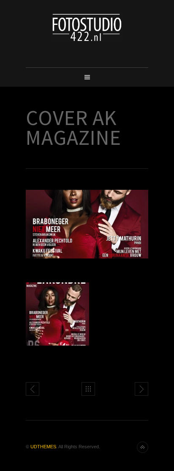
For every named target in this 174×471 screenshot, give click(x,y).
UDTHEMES (43, 446)
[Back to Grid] (88, 389)
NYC (32, 389)
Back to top (142, 447)
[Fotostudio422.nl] (87, 27)
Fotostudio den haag (141, 389)
